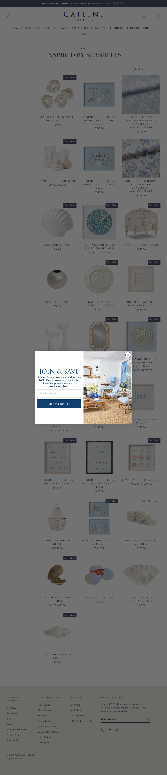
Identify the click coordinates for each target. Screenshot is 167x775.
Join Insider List (59, 403)
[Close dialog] (128, 355)
